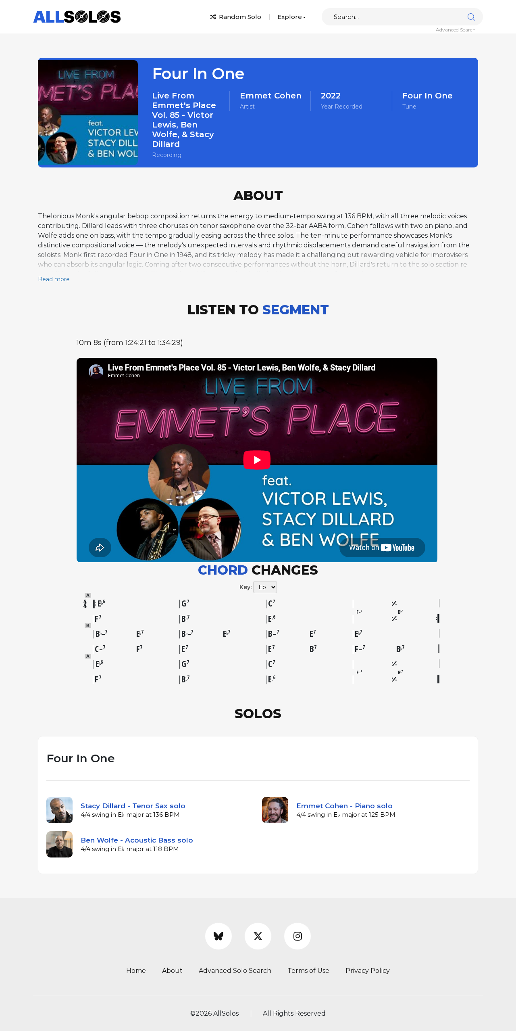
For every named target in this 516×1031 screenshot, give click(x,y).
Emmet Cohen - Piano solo (344, 806)
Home (136, 971)
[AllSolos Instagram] (297, 936)
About (172, 971)
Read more (54, 279)
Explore (289, 17)
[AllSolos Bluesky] (218, 936)
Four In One (427, 95)
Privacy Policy (367, 971)
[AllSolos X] (258, 936)
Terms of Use (308, 971)
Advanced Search (456, 30)
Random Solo (239, 17)
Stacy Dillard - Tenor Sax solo (133, 806)
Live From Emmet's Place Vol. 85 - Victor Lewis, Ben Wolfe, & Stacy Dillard (184, 120)
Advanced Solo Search (235, 971)
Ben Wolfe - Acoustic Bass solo (137, 840)
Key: (245, 587)
